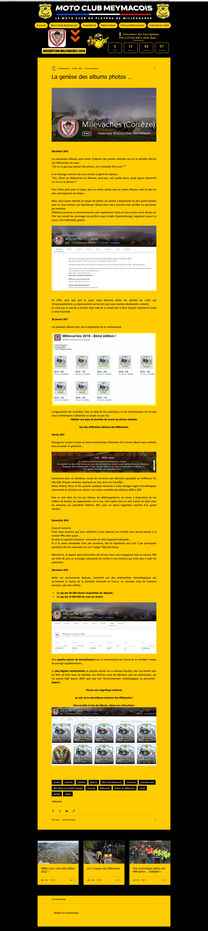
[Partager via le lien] (73, 811)
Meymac (93, 782)
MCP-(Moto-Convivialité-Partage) (67, 788)
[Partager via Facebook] (53, 811)
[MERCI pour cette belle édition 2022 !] (58, 852)
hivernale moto (147, 782)
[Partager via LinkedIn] (67, 811)
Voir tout (167, 835)
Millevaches (105, 788)
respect (68, 794)
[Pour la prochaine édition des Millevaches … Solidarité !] (149, 852)
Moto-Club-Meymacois (112, 782)
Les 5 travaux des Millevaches (103, 868)
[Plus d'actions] (154, 68)
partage (56, 794)
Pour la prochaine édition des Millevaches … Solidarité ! (149, 870)
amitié (142, 788)
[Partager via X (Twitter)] (60, 811)
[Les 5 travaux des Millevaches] (104, 852)
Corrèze (56, 782)
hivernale (91, 788)
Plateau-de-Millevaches (125, 788)
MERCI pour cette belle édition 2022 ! (58, 870)
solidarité (81, 782)
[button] (72, 14)
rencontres (131, 782)
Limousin (69, 782)
